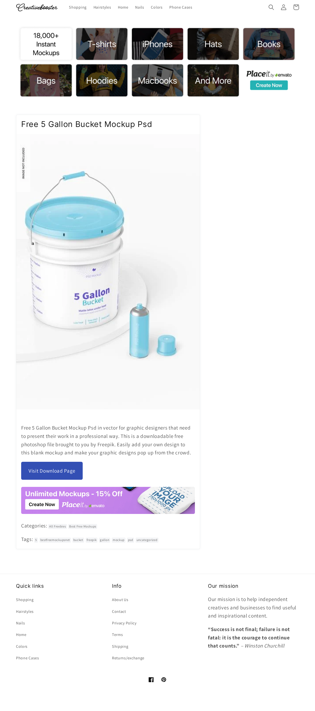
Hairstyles (25, 611)
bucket (78, 540)
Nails (20, 623)
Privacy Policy (124, 623)
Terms (117, 634)
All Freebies (57, 526)
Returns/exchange (128, 658)
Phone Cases (27, 658)
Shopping (25, 599)
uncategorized (147, 540)
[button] (271, 7)
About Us (120, 599)
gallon (104, 540)
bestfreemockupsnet (55, 540)
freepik (92, 540)
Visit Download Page (52, 470)
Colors (22, 646)
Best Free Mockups (82, 526)
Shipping (120, 646)
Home (21, 634)
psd (130, 540)
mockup (119, 540)
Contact (119, 611)
